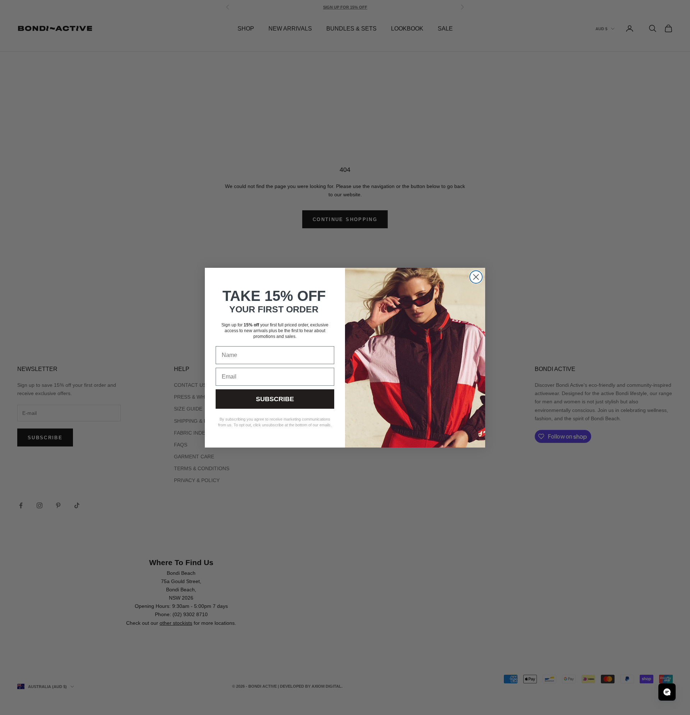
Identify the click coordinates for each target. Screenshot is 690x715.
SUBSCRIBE (275, 399)
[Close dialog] (476, 277)
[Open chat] (667, 692)
